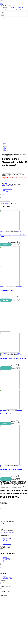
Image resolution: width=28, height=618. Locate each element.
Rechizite (6, 154)
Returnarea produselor (7, 578)
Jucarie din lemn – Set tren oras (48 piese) (11, 469)
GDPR (4, 560)
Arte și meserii (6, 540)
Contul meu (5, 557)
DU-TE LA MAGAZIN (18, 7)
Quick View (19, 231)
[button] (14, 3)
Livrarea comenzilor (7, 577)
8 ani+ (8, 194)
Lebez (6, 183)
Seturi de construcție (7, 544)
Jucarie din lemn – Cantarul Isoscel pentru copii (13, 358)
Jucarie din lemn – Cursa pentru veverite (11, 414)
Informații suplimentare (7, 189)
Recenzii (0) (5, 191)
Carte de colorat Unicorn (6, 290)
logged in (7, 203)
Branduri (11, 185)
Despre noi (5, 555)
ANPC (4, 561)
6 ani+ (4, 194)
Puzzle (4, 541)
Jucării (4, 539)
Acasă (3, 154)
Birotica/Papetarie (12, 154)
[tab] (15, 189)
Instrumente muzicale (7, 538)
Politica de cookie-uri (7, 559)
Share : (3, 186)
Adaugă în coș (3, 231)
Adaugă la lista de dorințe (11, 231)
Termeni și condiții (6, 558)
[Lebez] (5, 201)
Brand (4, 190)
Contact (4, 576)
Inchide (1, 4)
